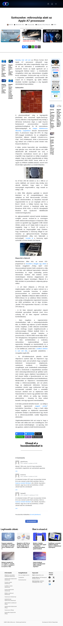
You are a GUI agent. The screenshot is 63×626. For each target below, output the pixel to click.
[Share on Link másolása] (39, 46)
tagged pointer (41, 406)
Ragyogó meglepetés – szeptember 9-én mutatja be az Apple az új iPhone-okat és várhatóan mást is (52, 119)
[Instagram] (49, 581)
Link (16, 471)
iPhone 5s (47, 24)
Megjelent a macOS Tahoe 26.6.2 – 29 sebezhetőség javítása (4, 70)
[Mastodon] (53, 581)
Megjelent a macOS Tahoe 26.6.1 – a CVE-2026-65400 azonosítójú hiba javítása (10, 91)
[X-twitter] (53, 577)
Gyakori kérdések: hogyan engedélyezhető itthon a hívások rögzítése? (39, 564)
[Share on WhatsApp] (33, 46)
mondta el (29, 238)
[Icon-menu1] (55, 3)
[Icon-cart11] (48, 3)
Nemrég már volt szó (23, 60)
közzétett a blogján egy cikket (36, 264)
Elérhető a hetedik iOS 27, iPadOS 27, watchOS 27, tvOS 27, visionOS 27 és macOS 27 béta (52, 146)
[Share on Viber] (36, 46)
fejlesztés (39, 24)
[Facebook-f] (49, 577)
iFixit (43, 24)
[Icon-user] (52, 3)
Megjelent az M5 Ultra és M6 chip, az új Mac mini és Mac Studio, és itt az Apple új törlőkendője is (59, 118)
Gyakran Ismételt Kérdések (23, 483)
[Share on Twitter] (29, 46)
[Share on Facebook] (23, 46)
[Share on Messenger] (26, 46)
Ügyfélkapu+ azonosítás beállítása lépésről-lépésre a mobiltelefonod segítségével (54, 545)
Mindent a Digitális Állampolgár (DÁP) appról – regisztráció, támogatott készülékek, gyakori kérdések (39, 546)
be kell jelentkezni (35, 514)
